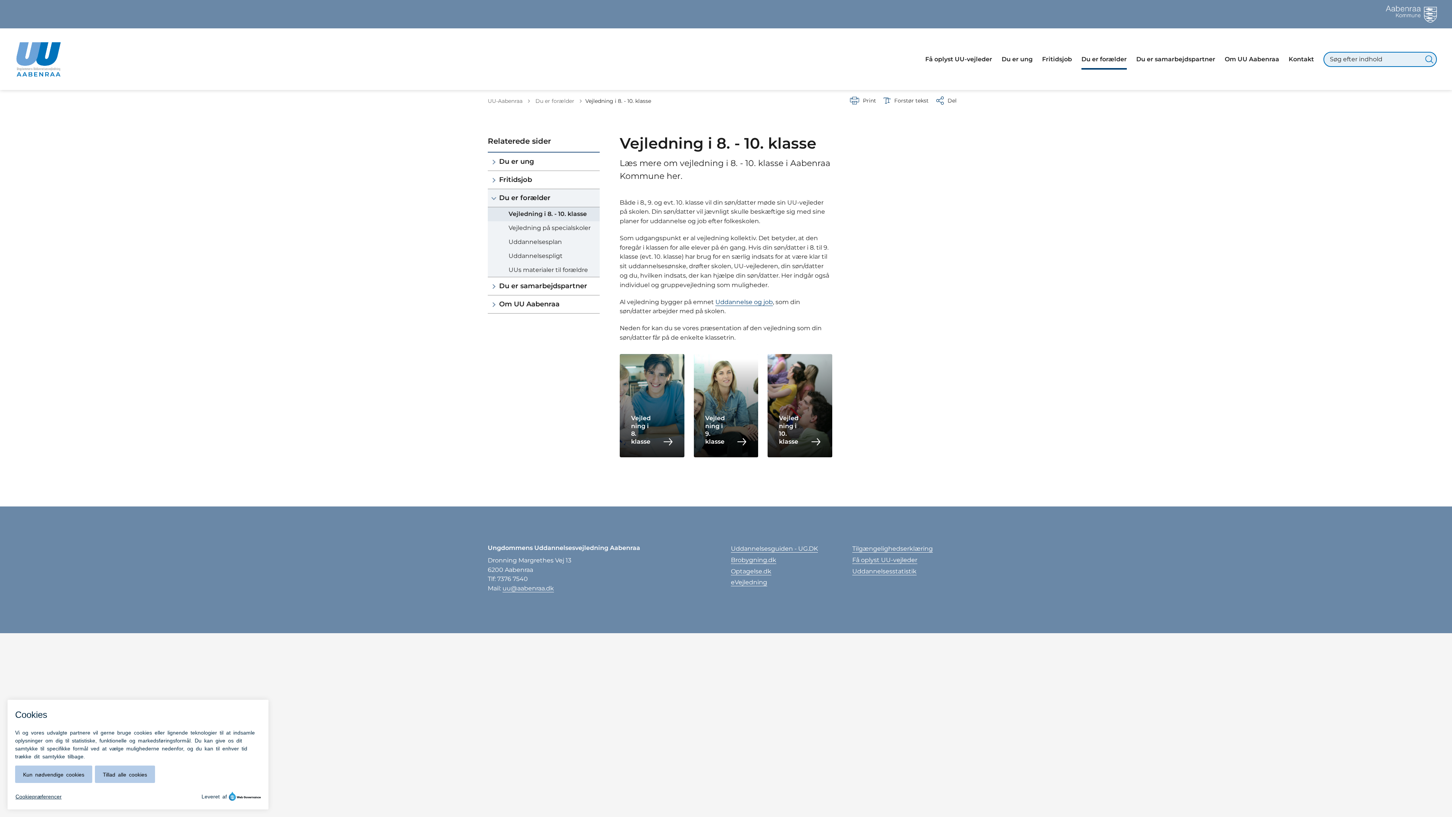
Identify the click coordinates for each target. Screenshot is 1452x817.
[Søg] (1429, 59)
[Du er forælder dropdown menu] (493, 198)
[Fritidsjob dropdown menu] (493, 180)
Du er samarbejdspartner (543, 286)
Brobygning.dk (753, 560)
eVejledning (749, 582)
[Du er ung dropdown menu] (493, 162)
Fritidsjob (515, 180)
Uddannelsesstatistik (884, 571)
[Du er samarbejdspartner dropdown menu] (493, 286)
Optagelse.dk (751, 571)
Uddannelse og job (744, 302)
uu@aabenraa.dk (528, 588)
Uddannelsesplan (535, 241)
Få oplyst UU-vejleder (884, 560)
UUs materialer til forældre (548, 269)
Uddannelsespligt (536, 255)
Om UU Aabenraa (529, 304)
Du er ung (516, 161)
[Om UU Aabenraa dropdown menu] (493, 304)
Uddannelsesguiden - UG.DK (774, 548)
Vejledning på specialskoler (550, 227)
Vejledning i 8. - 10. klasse (548, 213)
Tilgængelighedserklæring (892, 548)
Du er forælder (525, 198)
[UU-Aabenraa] (38, 59)
